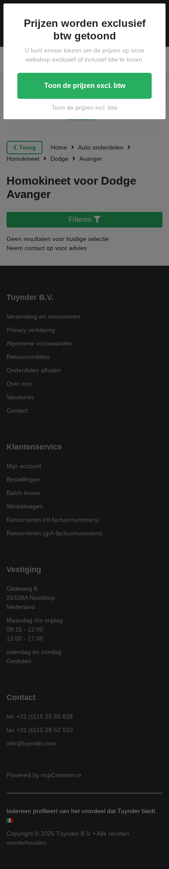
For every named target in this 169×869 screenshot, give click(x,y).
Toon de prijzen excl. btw (84, 85)
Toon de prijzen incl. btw (84, 107)
